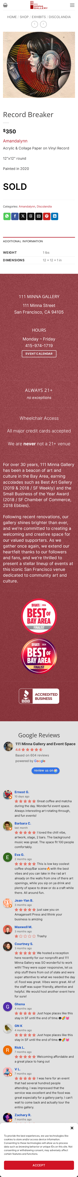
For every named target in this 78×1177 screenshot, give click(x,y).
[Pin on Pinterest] (46, 216)
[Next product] (34, 24)
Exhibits (39, 17)
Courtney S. (24, 944)
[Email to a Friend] (38, 216)
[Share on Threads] (30, 216)
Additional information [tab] (23, 241)
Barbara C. (23, 823)
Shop (24, 17)
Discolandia (60, 17)
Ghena (20, 1004)
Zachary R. (23, 1115)
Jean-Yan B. (24, 900)
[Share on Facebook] (14, 216)
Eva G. (19, 855)
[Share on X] (22, 216)
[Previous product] (43, 24)
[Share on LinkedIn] (54, 216)
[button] (72, 1128)
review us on (43, 770)
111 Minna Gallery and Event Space (45, 744)
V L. (18, 1069)
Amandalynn (15, 140)
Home (12, 17)
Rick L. (20, 1047)
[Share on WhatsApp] (7, 216)
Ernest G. (22, 792)
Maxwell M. (23, 927)
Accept (39, 1165)
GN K (18, 1026)
